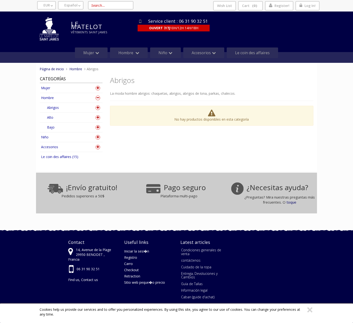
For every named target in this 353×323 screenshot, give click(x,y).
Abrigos (53, 107)
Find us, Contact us (83, 279)
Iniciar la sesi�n (136, 251)
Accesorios (49, 147)
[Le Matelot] (52, 29)
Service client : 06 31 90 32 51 (178, 21)
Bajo (51, 127)
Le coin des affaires (252, 52)
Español (71, 5)
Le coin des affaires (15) (59, 156)
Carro (128, 263)
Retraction (132, 276)
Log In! (310, 5)
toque (291, 202)
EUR (46, 5)
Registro (130, 257)
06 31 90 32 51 (88, 269)
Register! (281, 5)
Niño (45, 137)
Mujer (45, 88)
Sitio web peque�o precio (144, 282)
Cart (249, 5)
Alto (50, 117)
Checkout (131, 270)
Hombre (47, 97)
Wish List (224, 5)
